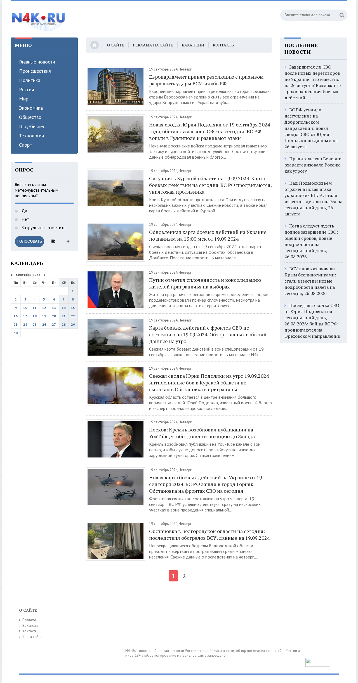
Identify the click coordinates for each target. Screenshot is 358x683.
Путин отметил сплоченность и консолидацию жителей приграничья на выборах (205, 283)
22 (73, 316)
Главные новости (37, 61)
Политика (29, 80)
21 (64, 316)
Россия (26, 89)
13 (54, 308)
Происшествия (35, 71)
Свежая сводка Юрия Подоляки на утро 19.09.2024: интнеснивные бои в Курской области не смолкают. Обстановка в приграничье (209, 382)
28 (64, 324)
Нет (24, 219)
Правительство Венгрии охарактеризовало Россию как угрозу (312, 165)
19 (44, 316)
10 (25, 308)
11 (35, 308)
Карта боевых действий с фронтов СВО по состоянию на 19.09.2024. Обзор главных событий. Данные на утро (208, 334)
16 (16, 316)
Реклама (29, 620)
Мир (23, 98)
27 (54, 324)
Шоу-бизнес (32, 126)
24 (25, 324)
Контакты (224, 45)
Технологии (31, 135)
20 (54, 316)
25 (35, 324)
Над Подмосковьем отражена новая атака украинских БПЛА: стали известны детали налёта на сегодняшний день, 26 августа (313, 198)
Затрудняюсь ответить (42, 227)
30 (16, 333)
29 (73, 324)
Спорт (25, 145)
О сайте (115, 45)
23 (16, 324)
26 (44, 324)
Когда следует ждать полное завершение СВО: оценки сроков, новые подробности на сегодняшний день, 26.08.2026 (311, 241)
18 (35, 316)
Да (23, 210)
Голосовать (29, 241)
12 (44, 308)
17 (25, 316)
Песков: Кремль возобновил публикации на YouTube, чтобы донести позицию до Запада (202, 433)
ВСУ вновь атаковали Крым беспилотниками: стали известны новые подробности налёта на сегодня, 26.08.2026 (310, 281)
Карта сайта (32, 636)
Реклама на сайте (153, 45)
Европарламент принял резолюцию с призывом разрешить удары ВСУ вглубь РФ (206, 80)
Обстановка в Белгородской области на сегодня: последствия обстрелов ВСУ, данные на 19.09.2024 (209, 534)
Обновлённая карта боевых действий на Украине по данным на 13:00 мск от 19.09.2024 (208, 235)
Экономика (31, 108)
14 (64, 308)
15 (73, 308)
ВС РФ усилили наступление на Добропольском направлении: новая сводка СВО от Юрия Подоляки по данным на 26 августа (311, 128)
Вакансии (193, 45)
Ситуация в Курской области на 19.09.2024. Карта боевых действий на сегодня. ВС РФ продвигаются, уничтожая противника (210, 185)
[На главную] (39, 19)
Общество (30, 117)
